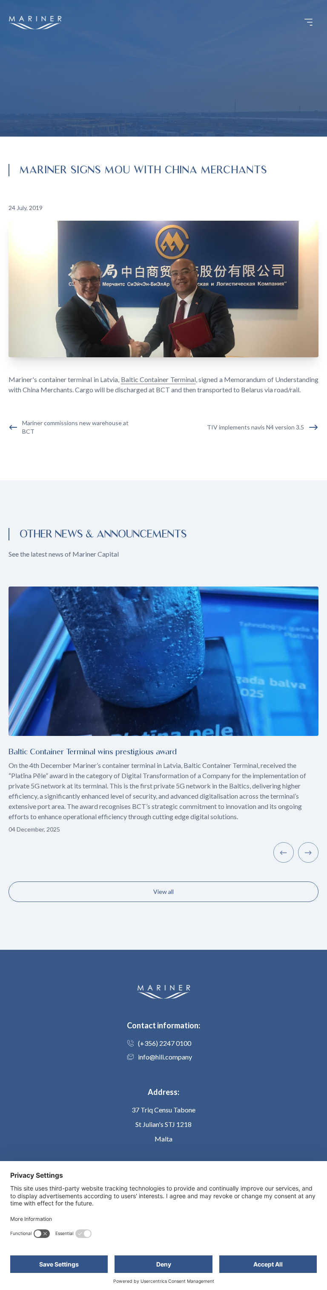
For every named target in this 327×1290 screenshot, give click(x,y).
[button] (308, 22)
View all (163, 891)
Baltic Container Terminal (158, 379)
